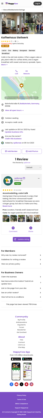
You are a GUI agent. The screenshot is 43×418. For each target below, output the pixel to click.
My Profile (21, 320)
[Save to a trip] (36, 15)
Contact (21, 342)
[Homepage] (11, 3)
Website (26, 73)
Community (21, 316)
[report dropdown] (38, 178)
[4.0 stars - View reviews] (5, 41)
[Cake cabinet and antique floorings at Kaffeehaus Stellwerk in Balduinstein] (37, 218)
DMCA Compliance (21, 404)
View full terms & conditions (12, 297)
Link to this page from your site (13, 288)
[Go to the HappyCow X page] (21, 384)
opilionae (17, 143)
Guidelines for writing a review (13, 259)
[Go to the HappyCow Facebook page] (11, 384)
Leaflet (7, 98)
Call (16, 73)
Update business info (14, 132)
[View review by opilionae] (8, 181)
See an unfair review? (10, 292)
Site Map (21, 347)
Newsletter (21, 330)
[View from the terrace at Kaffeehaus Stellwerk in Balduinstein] (6, 218)
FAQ (21, 340)
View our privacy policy (10, 264)
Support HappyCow (21, 408)
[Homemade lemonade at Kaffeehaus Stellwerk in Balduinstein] (21, 218)
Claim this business (13, 138)
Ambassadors (21, 322)
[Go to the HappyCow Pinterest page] (26, 384)
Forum (21, 327)
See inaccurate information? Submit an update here (17, 282)
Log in (37, 3)
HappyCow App (21, 351)
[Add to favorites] (40, 15)
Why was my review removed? (13, 255)
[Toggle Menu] (2, 3)
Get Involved (21, 332)
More (3, 64)
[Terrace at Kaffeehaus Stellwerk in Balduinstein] (13, 218)
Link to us (21, 345)
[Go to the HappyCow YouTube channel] (16, 384)
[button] (21, 85)
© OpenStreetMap (24, 98)
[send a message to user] (24, 178)
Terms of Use (21, 399)
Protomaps (13, 98)
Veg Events (21, 325)
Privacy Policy (21, 395)
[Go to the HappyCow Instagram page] (31, 384)
